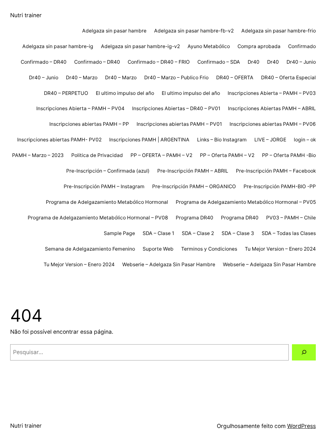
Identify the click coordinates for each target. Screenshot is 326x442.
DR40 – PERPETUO (66, 93)
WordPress (301, 426)
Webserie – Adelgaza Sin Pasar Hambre (168, 264)
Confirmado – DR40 (44, 62)
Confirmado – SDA (218, 62)
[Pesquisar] (304, 352)
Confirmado (302, 46)
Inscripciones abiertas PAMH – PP (89, 124)
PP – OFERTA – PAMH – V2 (161, 155)
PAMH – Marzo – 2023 (38, 155)
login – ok (305, 140)
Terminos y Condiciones (209, 249)
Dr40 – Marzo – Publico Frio (176, 78)
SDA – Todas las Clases (289, 233)
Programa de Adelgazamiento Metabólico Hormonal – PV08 (98, 218)
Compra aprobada (258, 46)
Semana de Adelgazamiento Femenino (90, 249)
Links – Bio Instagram (222, 140)
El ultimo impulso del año (125, 93)
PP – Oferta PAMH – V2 (227, 155)
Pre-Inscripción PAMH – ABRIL (192, 171)
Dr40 (253, 62)
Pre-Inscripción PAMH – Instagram (104, 186)
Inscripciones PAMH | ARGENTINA (149, 140)
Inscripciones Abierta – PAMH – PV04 (80, 108)
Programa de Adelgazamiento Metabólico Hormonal (107, 202)
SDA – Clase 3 (238, 233)
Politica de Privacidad (97, 155)
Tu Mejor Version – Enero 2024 (280, 249)
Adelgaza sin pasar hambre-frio (278, 31)
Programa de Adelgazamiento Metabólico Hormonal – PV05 (246, 202)
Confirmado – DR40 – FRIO (159, 62)
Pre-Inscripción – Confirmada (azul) (108, 171)
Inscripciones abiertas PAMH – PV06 (273, 124)
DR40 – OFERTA (234, 78)
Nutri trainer (26, 15)
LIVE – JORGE (270, 140)
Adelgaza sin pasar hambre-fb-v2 (194, 31)
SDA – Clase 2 (198, 233)
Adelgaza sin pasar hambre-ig (57, 46)
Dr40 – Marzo (81, 78)
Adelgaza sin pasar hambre (114, 31)
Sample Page (119, 233)
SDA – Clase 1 (158, 233)
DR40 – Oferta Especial (288, 78)
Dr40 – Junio (301, 62)
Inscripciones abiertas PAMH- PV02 (59, 140)
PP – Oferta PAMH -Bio (289, 155)
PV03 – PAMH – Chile (291, 218)
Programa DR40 (194, 218)
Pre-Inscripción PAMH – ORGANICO (194, 186)
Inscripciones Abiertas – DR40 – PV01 (176, 108)
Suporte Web (158, 249)
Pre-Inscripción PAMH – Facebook (276, 171)
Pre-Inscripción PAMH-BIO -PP (280, 186)
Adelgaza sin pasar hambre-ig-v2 (140, 46)
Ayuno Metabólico (209, 46)
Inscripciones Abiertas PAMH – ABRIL (272, 108)
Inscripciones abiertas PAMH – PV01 (179, 124)
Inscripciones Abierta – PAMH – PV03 (272, 93)
